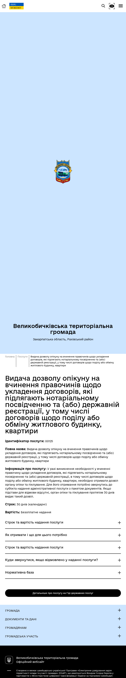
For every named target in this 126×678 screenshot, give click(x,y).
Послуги (23, 356)
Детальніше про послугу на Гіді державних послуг (63, 593)
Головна (10, 356)
